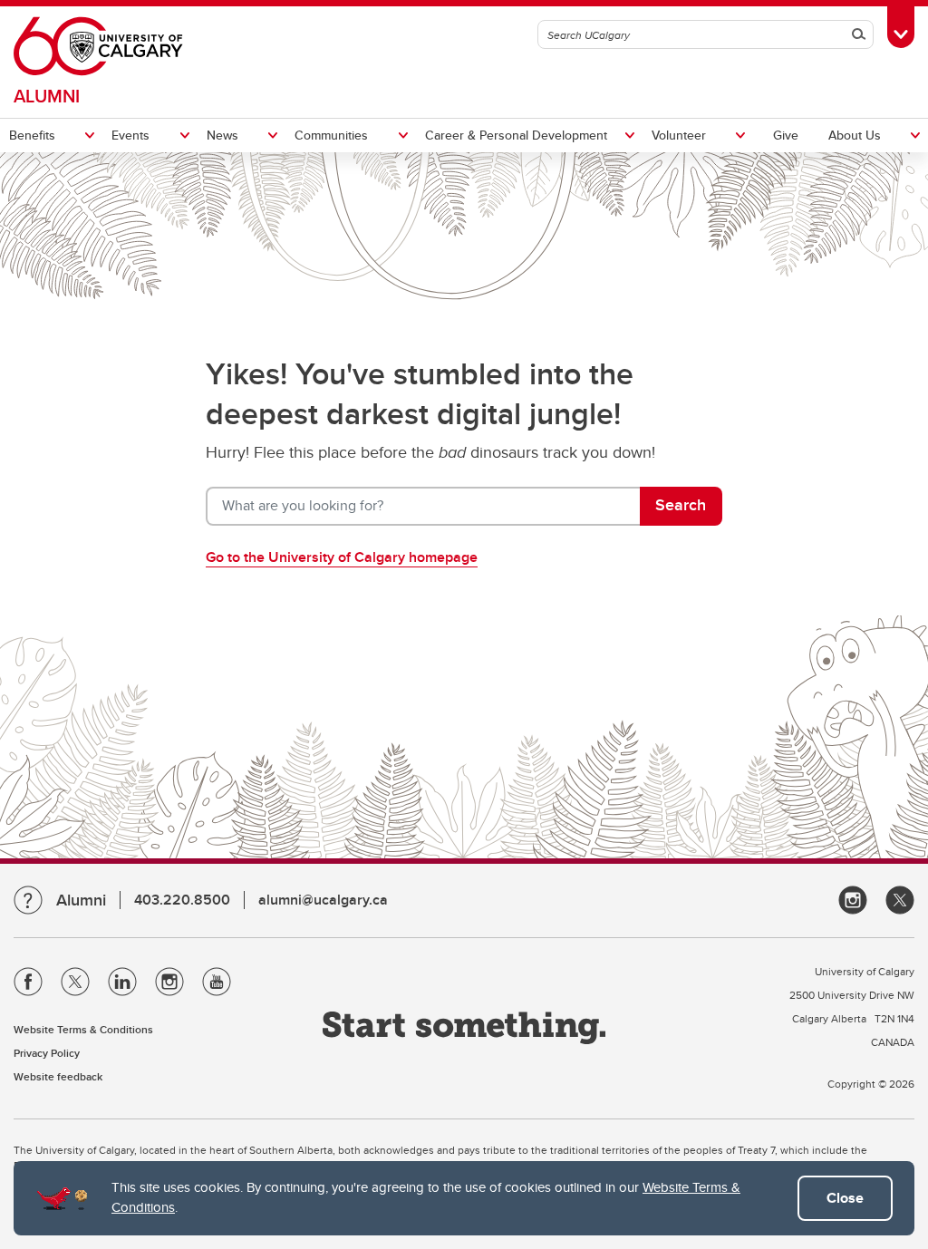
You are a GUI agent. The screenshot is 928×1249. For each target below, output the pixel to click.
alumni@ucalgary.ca (323, 899)
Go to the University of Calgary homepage (342, 557)
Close (845, 1197)
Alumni (47, 95)
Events (130, 135)
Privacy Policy (47, 1052)
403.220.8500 (182, 899)
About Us (854, 135)
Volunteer (679, 135)
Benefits (32, 135)
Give (785, 135)
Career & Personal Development (516, 135)
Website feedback (58, 1076)
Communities (331, 135)
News (222, 135)
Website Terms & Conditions (83, 1029)
